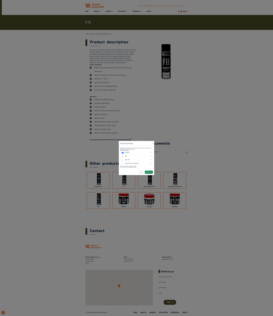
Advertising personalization (132, 163)
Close (141, 172)
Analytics (127, 152)
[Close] (153, 143)
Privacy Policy (133, 167)
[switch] (123, 153)
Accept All (149, 172)
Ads (126, 156)
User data (127, 160)
